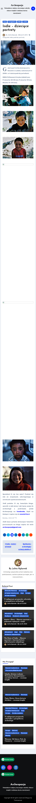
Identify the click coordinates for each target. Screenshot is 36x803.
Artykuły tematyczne (12, 593)
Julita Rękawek (12, 35)
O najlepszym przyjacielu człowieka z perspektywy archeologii (14, 718)
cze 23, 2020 (23, 624)
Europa (28, 593)
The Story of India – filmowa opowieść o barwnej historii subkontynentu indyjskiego (15, 640)
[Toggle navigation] (2, 8)
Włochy (8, 735)
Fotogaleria (12, 21)
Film (20, 632)
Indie (19, 21)
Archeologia (23, 590)
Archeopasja (17, 5)
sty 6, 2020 (22, 644)
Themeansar (18, 800)
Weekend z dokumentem (20, 616)
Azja (4, 21)
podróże (15, 37)
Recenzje (24, 668)
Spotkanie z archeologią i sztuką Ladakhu (24, 546)
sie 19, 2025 (22, 603)
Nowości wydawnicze (12, 668)
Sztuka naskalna (10, 595)
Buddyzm (8, 616)
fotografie (6, 37)
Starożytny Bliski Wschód (14, 670)
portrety (21, 37)
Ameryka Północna (11, 590)
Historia (26, 632)
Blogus (28, 798)
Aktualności (8, 613)
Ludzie (25, 21)
